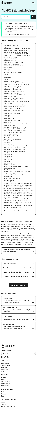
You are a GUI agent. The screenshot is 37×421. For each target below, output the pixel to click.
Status (3, 392)
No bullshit (4, 367)
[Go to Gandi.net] (6, 2)
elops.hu (7, 23)
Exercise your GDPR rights (9, 406)
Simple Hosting (5, 383)
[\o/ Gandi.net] (18, 346)
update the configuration (15, 28)
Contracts (4, 404)
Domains (3, 377)
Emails (3, 379)
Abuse (3, 402)
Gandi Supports (5, 365)
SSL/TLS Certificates (7, 381)
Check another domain (18, 285)
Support (3, 394)
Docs (2, 396)
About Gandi (5, 363)
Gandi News (4, 369)
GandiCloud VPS (6, 385)
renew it (14, 30)
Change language (6, 350)
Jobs (2, 371)
